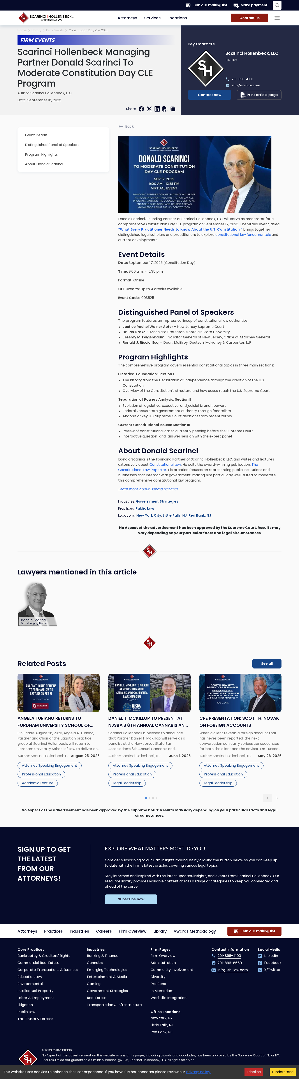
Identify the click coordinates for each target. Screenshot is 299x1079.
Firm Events (55, 30)
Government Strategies (157, 501)
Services (152, 18)
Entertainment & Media (107, 976)
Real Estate (96, 997)
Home (22, 30)
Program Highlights (41, 154)
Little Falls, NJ (175, 515)
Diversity (158, 976)
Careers (104, 931)
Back (129, 126)
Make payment (254, 5)
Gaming (93, 983)
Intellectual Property (35, 990)
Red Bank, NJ (199, 515)
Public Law (144, 508)
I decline (254, 1071)
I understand (283, 1071)
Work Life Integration (168, 997)
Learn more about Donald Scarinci (148, 489)
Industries (79, 931)
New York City (148, 515)
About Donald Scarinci (44, 164)
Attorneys (127, 18)
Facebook (272, 962)
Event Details (36, 135)
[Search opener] (277, 5)
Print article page (262, 94)
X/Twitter (272, 969)
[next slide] (277, 798)
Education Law (30, 976)
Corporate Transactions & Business (48, 969)
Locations (177, 18)
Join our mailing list (210, 5)
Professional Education (41, 774)
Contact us (249, 17)
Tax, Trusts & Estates (35, 1018)
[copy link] (173, 109)
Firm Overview (132, 931)
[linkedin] (157, 109)
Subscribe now (131, 899)
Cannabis (95, 962)
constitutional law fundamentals (243, 234)
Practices (53, 931)
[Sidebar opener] (277, 18)
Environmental (30, 983)
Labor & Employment (36, 997)
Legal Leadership (127, 783)
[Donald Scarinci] (38, 603)
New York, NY (161, 1017)
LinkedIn (271, 955)
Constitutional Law (165, 464)
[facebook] (141, 109)
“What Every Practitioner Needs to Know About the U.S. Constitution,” (180, 229)
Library (36, 30)
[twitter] (149, 109)
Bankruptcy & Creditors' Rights (44, 955)
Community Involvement (172, 969)
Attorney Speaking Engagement (49, 765)
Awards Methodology (195, 931)
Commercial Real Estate (38, 962)
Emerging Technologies (107, 969)
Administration (163, 962)
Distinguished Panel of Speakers (52, 144)
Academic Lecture (37, 783)
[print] (165, 109)
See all (267, 663)
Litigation (25, 1004)
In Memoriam (162, 990)
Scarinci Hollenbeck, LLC (51, 93)
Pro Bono (158, 983)
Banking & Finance (102, 955)
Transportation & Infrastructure (114, 1004)
